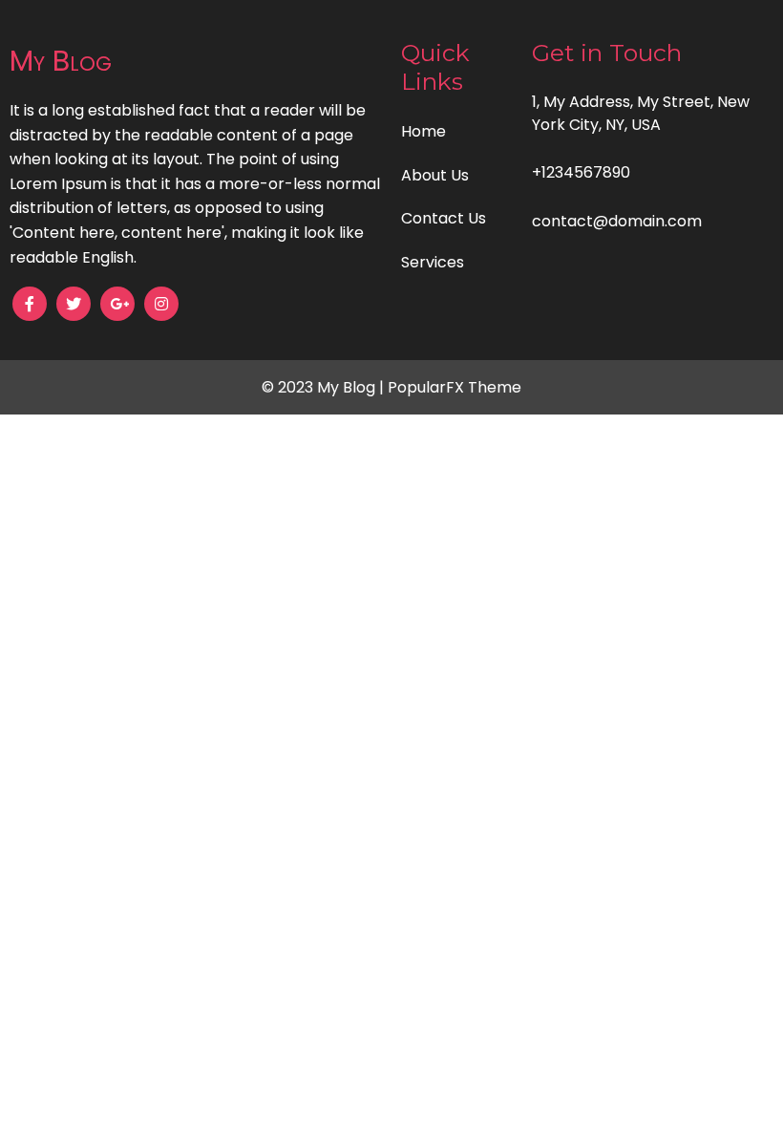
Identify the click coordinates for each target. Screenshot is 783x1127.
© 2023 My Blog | (325, 387)
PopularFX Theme (454, 387)
